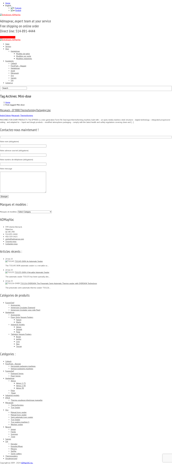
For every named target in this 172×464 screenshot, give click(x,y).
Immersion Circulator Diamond (23, 307)
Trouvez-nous (10, 241)
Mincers (14, 449)
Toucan (19, 346)
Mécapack (15, 73)
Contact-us (9, 83)
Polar (18, 332)
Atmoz (18, 327)
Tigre (13, 436)
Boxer (18, 336)
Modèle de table (23, 53)
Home (7, 3)
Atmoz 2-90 (21, 385)
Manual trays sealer (19, 412)
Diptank (19, 329)
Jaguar (13, 429)
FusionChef (9, 302)
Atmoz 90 (20, 388)
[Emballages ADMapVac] (10, 14)
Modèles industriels (24, 58)
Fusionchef (9, 371)
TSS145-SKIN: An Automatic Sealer (29, 261)
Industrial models (18, 324)
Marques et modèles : (9, 212)
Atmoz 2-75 (21, 383)
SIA (12, 80)
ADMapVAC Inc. (27, 463)
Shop (7, 49)
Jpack (13, 70)
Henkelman (15, 51)
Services (8, 46)
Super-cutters (16, 453)
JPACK (7, 398)
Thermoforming (26, 115)
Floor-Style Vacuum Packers (22, 317)
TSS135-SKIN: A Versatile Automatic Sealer (32, 272)
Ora (12, 75)
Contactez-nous (11, 244)
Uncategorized (11, 458)
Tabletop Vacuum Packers (21, 334)
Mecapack (15, 115)
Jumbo (18, 339)
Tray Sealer (15, 407)
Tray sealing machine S (20, 422)
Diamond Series (17, 373)
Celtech (14, 63)
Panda (13, 432)
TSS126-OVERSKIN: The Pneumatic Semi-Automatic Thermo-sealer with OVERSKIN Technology (58, 283)
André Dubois (5, 115)
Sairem (13, 78)
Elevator (14, 444)
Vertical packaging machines (22, 368)
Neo (17, 344)
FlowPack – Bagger (18, 66)
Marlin (18, 322)
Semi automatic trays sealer (22, 417)
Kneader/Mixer (17, 446)
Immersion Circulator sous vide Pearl (25, 310)
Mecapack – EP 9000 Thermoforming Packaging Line (25, 110)
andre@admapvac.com (14, 239)
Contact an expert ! (7, 37)
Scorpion (14, 434)
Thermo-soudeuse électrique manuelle (26, 400)
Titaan (13, 393)
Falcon (18, 319)
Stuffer (13, 451)
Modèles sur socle (23, 56)
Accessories (15, 305)
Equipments (9, 61)
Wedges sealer (17, 424)
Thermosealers (11, 456)
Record (8, 427)
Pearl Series (16, 376)
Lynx (18, 341)
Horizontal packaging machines (23, 366)
